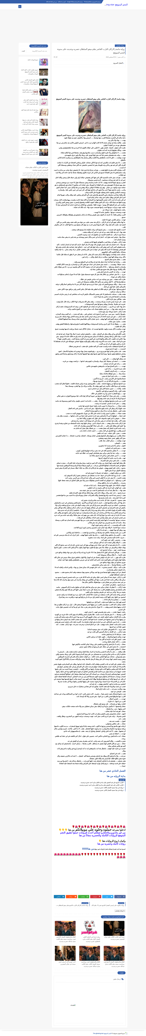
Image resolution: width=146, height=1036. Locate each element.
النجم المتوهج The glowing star (112, 4)
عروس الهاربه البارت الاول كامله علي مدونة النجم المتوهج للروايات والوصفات (29, 72)
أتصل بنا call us (62, 2)
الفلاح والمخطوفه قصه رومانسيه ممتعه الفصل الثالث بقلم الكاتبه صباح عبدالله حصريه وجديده (90, 964)
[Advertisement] (73, 27)
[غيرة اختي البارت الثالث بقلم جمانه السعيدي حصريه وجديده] (114, 928)
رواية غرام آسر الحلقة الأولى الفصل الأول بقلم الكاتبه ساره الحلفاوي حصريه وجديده (91, 939)
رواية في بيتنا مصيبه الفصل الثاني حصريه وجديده (109, 790)
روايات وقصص (120, 46)
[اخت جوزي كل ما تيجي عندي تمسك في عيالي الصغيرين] (65, 953)
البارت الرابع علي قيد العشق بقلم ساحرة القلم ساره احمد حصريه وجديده (102, 782)
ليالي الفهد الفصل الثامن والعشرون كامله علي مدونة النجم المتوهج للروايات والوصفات (29, 82)
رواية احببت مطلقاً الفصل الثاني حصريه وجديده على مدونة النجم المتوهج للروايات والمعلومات (29, 132)
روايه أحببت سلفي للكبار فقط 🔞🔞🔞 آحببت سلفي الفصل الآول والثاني (30, 92)
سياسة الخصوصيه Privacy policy (92, 2)
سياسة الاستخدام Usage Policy (75, 2)
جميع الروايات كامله (33, 60)
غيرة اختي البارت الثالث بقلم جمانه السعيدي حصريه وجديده (36, 168)
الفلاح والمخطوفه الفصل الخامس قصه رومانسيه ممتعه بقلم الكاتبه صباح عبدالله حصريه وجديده (66, 939)
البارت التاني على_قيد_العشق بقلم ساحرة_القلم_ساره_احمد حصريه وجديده (101, 785)
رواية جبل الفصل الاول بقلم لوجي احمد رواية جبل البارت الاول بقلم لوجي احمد (30, 102)
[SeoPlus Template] (126, 1033)
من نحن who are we (51, 2)
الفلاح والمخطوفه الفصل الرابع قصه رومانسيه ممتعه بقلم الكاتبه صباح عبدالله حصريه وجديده (114, 964)
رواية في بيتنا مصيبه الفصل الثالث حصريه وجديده (109, 788)
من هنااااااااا (88, 849)
